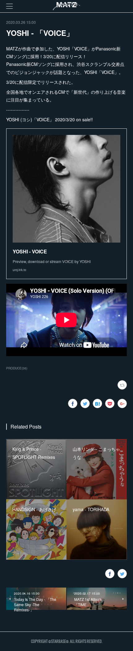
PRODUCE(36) (16, 368)
